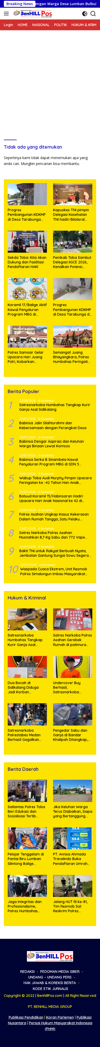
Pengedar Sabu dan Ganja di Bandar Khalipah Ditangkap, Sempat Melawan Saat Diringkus (72, 735)
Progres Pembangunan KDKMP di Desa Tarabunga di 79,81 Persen (72, 310)
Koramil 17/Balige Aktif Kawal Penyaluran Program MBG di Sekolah (27, 310)
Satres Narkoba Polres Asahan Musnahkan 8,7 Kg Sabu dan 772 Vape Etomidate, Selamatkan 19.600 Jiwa (52, 535)
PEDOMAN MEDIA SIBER (59, 971)
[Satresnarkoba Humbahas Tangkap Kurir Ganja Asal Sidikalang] (27, 619)
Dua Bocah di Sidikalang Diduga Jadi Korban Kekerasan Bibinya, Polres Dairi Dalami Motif (24, 688)
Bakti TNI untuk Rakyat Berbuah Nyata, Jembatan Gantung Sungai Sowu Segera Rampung (54, 553)
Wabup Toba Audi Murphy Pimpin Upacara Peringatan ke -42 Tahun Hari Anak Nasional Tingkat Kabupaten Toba (55, 480)
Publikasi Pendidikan (26, 1017)
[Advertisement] (50, 82)
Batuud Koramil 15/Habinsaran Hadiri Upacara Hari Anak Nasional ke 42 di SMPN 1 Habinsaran (51, 498)
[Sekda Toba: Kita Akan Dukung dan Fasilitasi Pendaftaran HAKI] (27, 242)
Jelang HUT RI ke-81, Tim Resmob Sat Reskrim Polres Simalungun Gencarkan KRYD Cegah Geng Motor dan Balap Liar (70, 906)
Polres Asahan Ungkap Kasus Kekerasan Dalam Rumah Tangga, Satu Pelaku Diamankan (54, 516)
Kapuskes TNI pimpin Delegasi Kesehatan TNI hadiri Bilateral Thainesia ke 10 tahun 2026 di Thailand (71, 215)
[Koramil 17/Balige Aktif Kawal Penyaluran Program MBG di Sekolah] (27, 289)
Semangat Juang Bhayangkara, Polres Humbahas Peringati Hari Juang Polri (71, 357)
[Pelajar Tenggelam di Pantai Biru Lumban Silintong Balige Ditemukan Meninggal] (27, 838)
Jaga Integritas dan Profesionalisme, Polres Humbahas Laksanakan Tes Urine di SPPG (26, 906)
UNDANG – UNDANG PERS (50, 977)
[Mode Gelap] (85, 13)
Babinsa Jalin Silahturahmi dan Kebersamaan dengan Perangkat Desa (53, 425)
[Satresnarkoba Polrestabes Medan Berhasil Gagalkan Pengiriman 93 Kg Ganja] (27, 714)
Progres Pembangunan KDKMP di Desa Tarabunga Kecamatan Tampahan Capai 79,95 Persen (27, 215)
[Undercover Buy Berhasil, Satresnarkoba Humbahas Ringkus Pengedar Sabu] (72, 667)
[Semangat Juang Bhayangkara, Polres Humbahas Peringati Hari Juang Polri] (72, 337)
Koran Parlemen (60, 1017)
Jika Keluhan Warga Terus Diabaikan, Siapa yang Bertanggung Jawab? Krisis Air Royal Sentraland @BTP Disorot (72, 812)
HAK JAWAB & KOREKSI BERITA (50, 983)
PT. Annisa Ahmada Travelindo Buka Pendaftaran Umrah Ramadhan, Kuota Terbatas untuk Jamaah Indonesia (70, 859)
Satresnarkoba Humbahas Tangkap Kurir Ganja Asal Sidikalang (54, 407)
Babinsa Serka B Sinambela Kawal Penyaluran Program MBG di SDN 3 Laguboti (49, 461)
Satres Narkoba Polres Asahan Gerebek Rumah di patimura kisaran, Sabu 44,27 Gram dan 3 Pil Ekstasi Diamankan (72, 640)
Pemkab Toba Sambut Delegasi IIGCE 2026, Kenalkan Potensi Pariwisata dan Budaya (72, 262)
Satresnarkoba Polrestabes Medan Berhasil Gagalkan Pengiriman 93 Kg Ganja (24, 735)
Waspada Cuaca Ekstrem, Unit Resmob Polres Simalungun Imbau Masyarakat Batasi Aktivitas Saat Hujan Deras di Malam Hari (53, 571)
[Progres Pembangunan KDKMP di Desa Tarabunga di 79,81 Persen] (72, 289)
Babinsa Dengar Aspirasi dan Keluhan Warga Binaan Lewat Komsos (51, 443)
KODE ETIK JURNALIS (50, 988)
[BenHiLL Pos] (32, 13)
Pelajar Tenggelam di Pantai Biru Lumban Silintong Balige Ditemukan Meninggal (27, 859)
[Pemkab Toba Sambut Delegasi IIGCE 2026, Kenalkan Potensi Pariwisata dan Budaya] (72, 242)
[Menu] (7, 13)
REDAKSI (27, 971)
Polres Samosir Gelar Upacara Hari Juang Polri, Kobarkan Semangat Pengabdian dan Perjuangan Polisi (27, 357)
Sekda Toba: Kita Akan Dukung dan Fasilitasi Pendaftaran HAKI (27, 262)
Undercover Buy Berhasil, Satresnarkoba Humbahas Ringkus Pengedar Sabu (69, 688)
